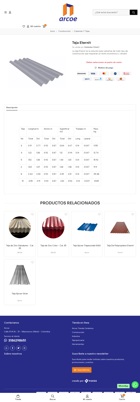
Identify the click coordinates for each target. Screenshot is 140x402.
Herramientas (78, 344)
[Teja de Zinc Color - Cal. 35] (53, 226)
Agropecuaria (78, 340)
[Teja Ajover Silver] (19, 274)
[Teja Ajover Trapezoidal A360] (86, 226)
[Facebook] (12, 348)
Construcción (78, 332)
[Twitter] (18, 348)
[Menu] (5, 12)
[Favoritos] (24, 26)
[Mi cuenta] (10, 12)
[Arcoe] (68, 12)
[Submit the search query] (133, 12)
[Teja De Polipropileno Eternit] (120, 226)
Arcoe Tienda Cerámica (82, 328)
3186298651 (17, 340)
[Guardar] (32, 214)
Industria (76, 336)
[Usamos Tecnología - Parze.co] (84, 381)
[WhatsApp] (6, 348)
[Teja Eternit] (36, 70)
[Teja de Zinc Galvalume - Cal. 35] (19, 226)
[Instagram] (24, 348)
